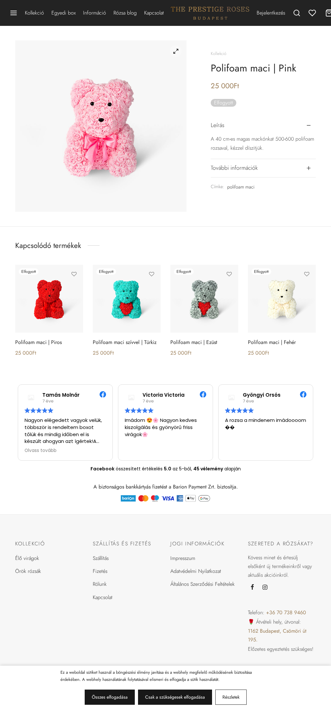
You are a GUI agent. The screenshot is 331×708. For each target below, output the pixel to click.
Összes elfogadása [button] (110, 697)
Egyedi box (63, 12)
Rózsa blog (125, 12)
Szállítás (101, 558)
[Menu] (13, 13)
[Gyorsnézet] (74, 303)
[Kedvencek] (312, 13)
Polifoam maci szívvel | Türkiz (124, 342)
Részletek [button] (231, 697)
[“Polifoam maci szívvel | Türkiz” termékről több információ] (151, 289)
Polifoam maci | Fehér (272, 342)
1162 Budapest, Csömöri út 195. (277, 635)
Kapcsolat (154, 12)
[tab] (263, 125)
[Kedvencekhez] (74, 274)
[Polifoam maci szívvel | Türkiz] (127, 299)
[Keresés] (297, 13)
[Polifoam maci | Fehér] (282, 299)
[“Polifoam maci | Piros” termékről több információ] (74, 289)
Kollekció (34, 12)
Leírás (217, 125)
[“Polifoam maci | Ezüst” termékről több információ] (229, 289)
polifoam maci (240, 187)
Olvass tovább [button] (41, 451)
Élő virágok (27, 558)
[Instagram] (265, 587)
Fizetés (100, 571)
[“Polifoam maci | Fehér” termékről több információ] (307, 289)
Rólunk (100, 584)
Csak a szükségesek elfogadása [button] (175, 697)
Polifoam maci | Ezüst (193, 342)
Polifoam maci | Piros (38, 342)
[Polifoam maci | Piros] (49, 299)
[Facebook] (252, 587)
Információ (94, 12)
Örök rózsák (28, 571)
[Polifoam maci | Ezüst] (204, 299)
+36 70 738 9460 (286, 612)
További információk (234, 168)
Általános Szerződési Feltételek (202, 584)
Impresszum (182, 558)
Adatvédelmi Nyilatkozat (195, 571)
